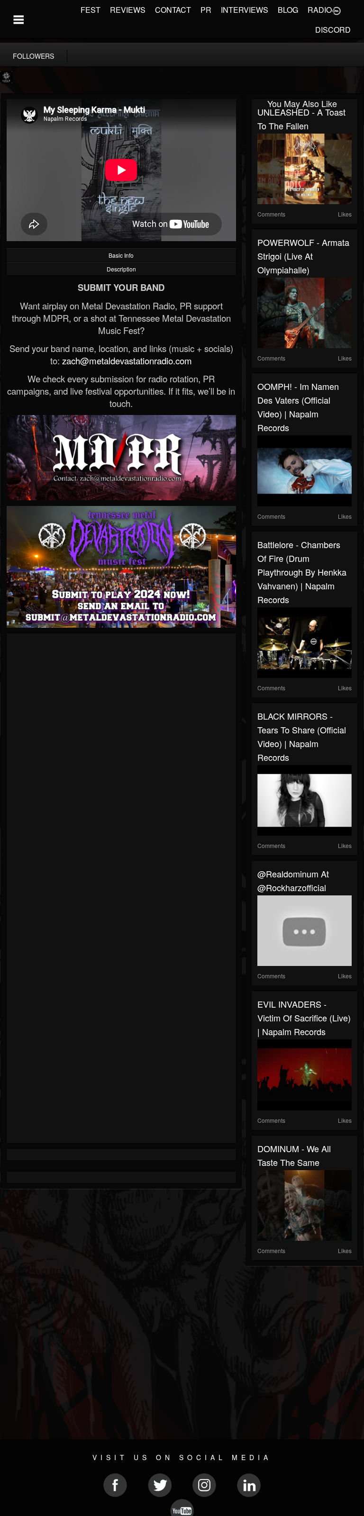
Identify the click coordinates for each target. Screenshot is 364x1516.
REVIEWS (128, 9)
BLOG (288, 9)
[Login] (336, 10)
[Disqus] (121, 765)
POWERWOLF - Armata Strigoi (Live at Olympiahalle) (303, 256)
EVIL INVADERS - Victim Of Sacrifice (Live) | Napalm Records (304, 1018)
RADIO (320, 9)
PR (205, 9)
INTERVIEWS (244, 9)
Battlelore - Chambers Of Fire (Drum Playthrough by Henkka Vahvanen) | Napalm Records (301, 571)
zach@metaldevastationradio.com (127, 360)
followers (33, 56)
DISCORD (333, 29)
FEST (90, 9)
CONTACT (173, 9)
